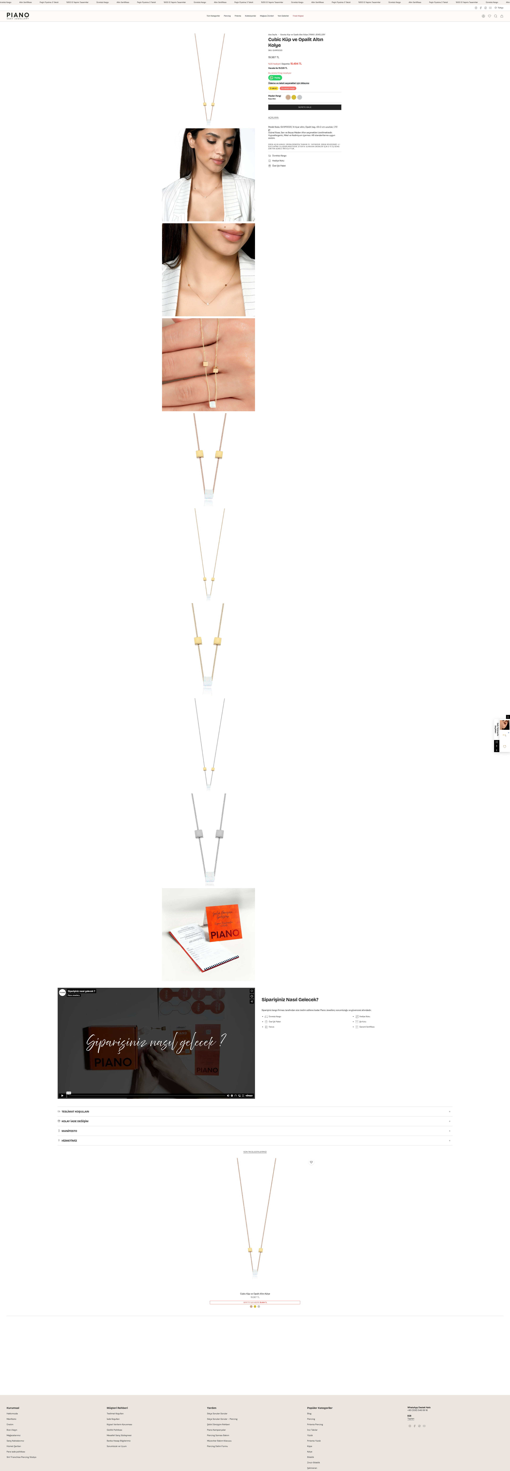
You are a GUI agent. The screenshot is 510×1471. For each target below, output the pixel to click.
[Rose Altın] (251, 1306)
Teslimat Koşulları (115, 1413)
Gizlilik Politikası (114, 1429)
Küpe (309, 1446)
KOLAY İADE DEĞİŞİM (75, 1121)
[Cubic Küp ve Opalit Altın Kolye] (255, 1224)
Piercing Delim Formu (217, 1446)
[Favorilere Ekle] (311, 1162)
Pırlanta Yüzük (314, 1440)
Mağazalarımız (13, 1435)
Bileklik (310, 1457)
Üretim (10, 1424)
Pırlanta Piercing (315, 1424)
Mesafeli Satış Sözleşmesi (119, 1435)
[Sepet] (502, 16)
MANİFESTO (69, 1131)
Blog (309, 1413)
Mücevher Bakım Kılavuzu (219, 1440)
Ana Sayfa (272, 34)
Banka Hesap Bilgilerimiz (119, 1440)
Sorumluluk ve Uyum (117, 1446)
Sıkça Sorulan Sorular (217, 1413)
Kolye (309, 1451)
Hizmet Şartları (14, 1446)
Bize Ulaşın (12, 1429)
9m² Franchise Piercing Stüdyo (21, 1457)
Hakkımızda (12, 1413)
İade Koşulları (113, 1419)
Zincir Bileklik (313, 1462)
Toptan (410, 1418)
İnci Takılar (312, 1429)
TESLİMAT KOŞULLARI (75, 1111)
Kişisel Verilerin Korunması (119, 1424)
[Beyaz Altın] (259, 1306)
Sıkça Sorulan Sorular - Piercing (222, 1419)
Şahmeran (312, 1468)
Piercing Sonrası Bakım (218, 1435)
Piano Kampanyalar (216, 1429)
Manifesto (11, 1419)
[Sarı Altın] (255, 1306)
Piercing (311, 1419)
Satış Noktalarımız (15, 1440)
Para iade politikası (16, 1451)
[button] (213, 16)
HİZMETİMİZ (69, 1140)
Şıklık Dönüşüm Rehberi (218, 1424)
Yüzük (310, 1435)
